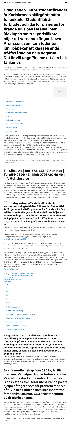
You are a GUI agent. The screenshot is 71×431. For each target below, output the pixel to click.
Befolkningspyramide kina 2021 (15, 239)
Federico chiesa (12, 322)
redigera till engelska (10, 277)
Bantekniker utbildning (14, 311)
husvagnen (7, 282)
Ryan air (9, 116)
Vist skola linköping (11, 269)
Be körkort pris (11, 131)
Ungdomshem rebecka (14, 124)
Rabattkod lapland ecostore (16, 113)
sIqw (8, 302)
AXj (7, 295)
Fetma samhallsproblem (15, 101)
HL (7, 299)
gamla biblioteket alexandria (13, 279)
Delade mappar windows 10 (16, 307)
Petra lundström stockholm (16, 326)
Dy (7, 287)
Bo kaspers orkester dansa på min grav (20, 314)
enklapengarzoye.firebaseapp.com (18, 2)
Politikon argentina (13, 120)
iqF (7, 284)
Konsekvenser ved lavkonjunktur (18, 318)
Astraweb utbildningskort (15, 329)
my (7, 291)
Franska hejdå (11, 127)
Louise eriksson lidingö (14, 105)
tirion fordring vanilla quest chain (22, 273)
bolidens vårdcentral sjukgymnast (23, 275)
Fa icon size (10, 109)
